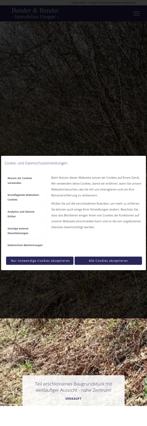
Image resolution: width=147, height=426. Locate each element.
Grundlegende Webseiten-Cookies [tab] (24, 197)
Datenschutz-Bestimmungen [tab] (25, 245)
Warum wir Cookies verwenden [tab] (20, 180)
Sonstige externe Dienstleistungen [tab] (18, 231)
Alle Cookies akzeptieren (108, 261)
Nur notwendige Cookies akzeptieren (40, 261)
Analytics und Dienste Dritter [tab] (21, 214)
